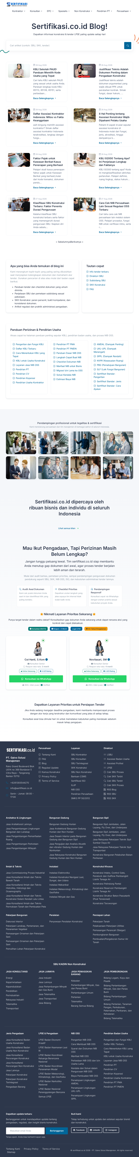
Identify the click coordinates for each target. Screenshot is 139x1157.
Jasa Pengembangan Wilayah (21, 848)
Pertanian (76, 997)
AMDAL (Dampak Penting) (110, 344)
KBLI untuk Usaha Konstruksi (30, 360)
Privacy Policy (49, 776)
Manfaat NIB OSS (80, 1056)
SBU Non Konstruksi (81, 772)
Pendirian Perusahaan (82, 794)
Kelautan (75, 980)
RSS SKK (111, 798)
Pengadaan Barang (15, 1086)
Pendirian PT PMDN (66, 348)
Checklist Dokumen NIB (68, 361)
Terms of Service (50, 780)
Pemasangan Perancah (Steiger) (109, 930)
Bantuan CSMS (78, 776)
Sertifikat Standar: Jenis (109, 381)
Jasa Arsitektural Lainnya (18, 824)
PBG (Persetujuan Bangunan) (111, 365)
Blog (44, 763)
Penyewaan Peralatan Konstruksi (66, 921)
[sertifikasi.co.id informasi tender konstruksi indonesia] (17, 5)
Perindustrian (12, 995)
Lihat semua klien (66, 528)
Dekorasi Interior (14, 921)
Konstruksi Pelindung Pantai (107, 883)
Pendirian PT (22, 369)
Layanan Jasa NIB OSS (27, 365)
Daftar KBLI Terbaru (26, 348)
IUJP (73, 785)
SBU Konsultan (78, 759)
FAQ (92, 289)
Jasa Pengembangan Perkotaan (22, 843)
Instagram (112, 1130)
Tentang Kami (49, 754)
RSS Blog (111, 789)
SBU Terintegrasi (79, 763)
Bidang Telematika (113, 1018)
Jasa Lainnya (45, 982)
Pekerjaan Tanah (101, 921)
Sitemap (11, 1152)
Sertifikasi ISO (78, 780)
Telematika (11, 1004)
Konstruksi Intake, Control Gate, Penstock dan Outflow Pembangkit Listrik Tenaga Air (110, 876)
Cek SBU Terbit (115, 780)
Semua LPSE (45, 1096)
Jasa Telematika (47, 994)
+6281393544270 (19, 782)
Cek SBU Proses (115, 772)
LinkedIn (96, 1130)
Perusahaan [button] (123, 11)
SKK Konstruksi (97, 284)
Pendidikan (11, 991)
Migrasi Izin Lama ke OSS (69, 370)
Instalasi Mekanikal (59, 884)
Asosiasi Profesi (115, 763)
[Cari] (127, 45)
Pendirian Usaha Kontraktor (30, 382)
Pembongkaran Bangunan (106, 934)
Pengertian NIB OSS (81, 1039)
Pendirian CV (22, 373)
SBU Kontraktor (79, 754)
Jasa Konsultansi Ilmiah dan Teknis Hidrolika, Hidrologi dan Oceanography (23, 888)
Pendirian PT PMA (65, 344)
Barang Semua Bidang (82, 1005)
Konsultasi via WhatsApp (37, 678)
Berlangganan (57, 1130)
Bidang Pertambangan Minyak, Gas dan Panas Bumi (116, 988)
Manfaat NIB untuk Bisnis (69, 366)
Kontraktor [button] (17, 11)
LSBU (110, 754)
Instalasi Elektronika (59, 872)
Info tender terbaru (99, 271)
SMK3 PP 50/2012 (80, 798)
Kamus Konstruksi (51, 772)
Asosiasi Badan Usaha (118, 759)
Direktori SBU (96, 276)
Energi (9, 977)
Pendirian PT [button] (103, 11)
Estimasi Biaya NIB (65, 379)
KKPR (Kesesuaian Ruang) (110, 360)
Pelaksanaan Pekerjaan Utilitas (108, 925)
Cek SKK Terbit (115, 776)
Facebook (80, 1130)
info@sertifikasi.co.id (21, 788)
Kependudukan (13, 986)
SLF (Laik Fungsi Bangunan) (111, 369)
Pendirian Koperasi (25, 378)
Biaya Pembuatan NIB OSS (84, 1075)
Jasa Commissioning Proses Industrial (25, 872)
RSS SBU (111, 794)
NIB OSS (75, 789)
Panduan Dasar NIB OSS (68, 353)
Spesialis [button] (62, 11)
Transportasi (12, 1008)
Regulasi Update (50, 767)
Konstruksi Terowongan (105, 903)
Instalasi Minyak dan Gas (62, 896)
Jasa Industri (45, 977)
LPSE (109, 767)
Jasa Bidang (45, 1003)
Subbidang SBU (98, 280)
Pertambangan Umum (82, 992)
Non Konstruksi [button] (82, 11)
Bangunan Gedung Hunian (62, 824)
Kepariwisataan (13, 982)
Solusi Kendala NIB (66, 374)
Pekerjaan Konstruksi (16, 1074)
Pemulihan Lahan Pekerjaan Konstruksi (25, 948)
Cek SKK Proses (115, 785)
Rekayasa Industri (15, 999)
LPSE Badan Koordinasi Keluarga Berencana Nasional (50, 1058)
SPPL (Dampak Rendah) (109, 356)
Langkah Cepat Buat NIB (68, 357)
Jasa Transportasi (48, 998)
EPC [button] (49, 11)
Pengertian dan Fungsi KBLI (30, 344)
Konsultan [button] (35, 11)
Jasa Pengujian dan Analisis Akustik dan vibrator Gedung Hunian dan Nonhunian (67, 847)
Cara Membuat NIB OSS (83, 1044)
